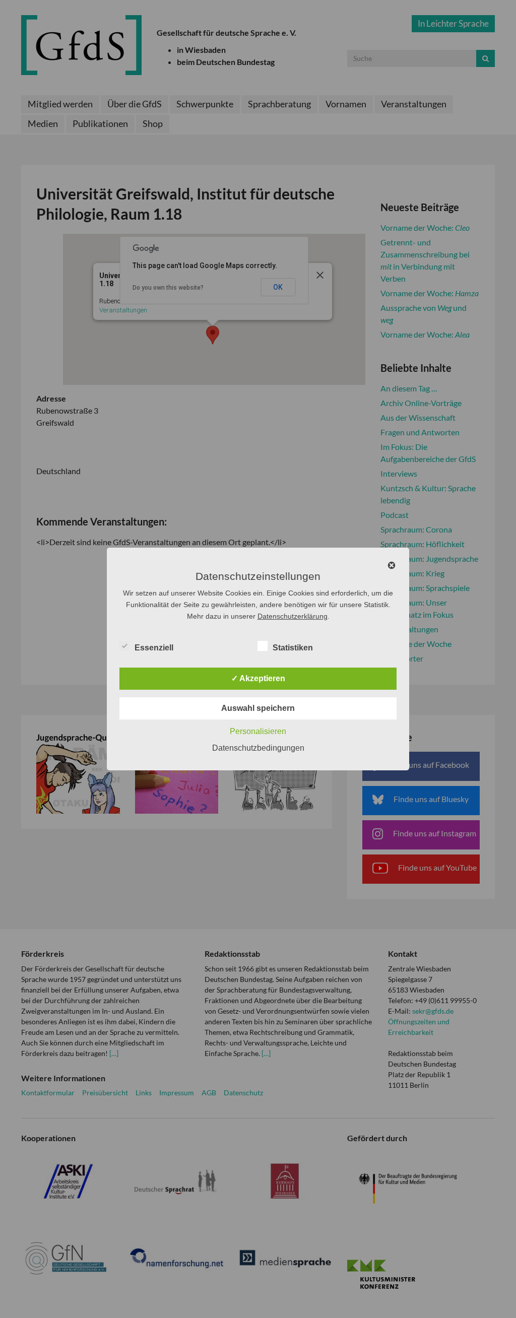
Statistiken (293, 647)
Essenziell (154, 647)
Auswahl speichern (258, 708)
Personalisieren (258, 731)
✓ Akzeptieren (258, 678)
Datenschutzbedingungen (258, 748)
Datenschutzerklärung (292, 616)
